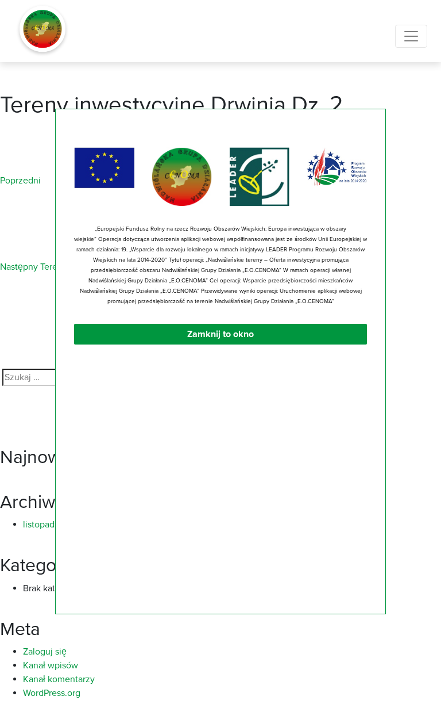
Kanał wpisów (50, 665)
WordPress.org (51, 693)
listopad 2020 (51, 524)
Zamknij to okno (220, 334)
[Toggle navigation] (411, 36)
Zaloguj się (45, 651)
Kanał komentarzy (59, 679)
